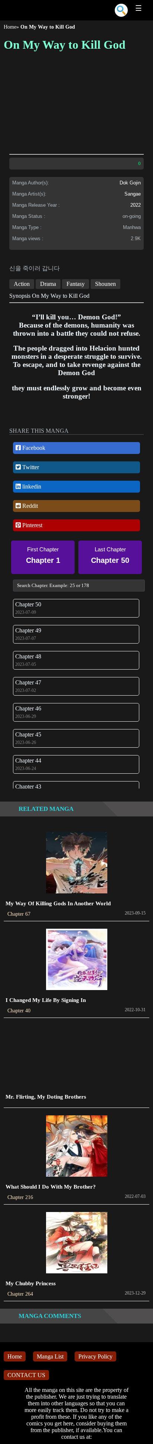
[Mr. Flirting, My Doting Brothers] (76, 1056)
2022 (135, 205)
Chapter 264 (20, 1294)
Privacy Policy (95, 1356)
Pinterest (31, 525)
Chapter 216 (20, 1197)
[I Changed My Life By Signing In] (76, 960)
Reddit (29, 506)
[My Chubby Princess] (76, 1243)
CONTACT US (26, 1375)
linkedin (31, 486)
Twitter (30, 467)
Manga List (50, 1356)
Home (10, 27)
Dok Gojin (130, 183)
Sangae (132, 194)
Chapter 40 (18, 1010)
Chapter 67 (18, 914)
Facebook (33, 448)
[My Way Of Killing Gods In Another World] (76, 863)
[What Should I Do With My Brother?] (76, 1146)
